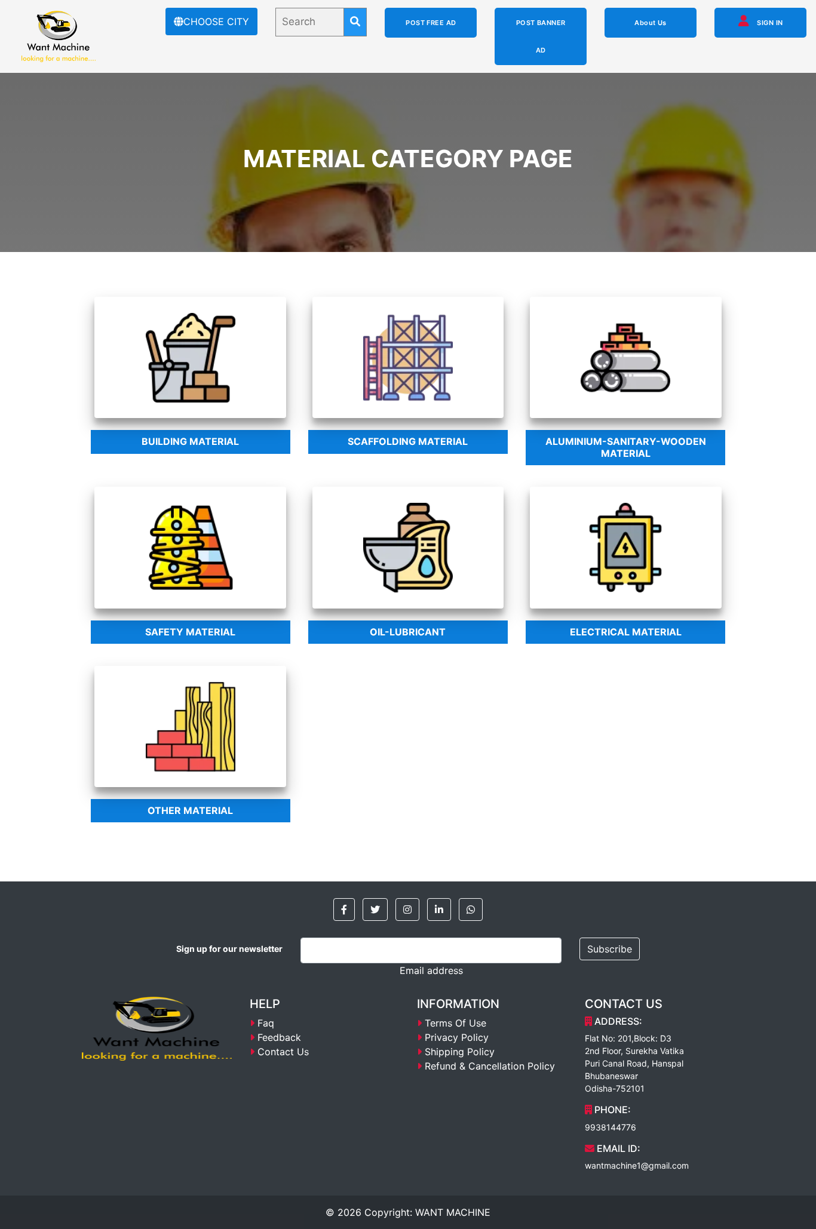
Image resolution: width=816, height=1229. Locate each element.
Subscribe (609, 949)
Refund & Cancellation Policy (490, 1066)
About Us (650, 23)
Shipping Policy (460, 1052)
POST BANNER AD (541, 36)
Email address (431, 970)
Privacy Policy (457, 1037)
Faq (265, 1023)
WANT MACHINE (452, 1212)
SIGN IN (769, 23)
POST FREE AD (431, 23)
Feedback (279, 1037)
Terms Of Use (455, 1023)
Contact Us (283, 1052)
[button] (344, 909)
